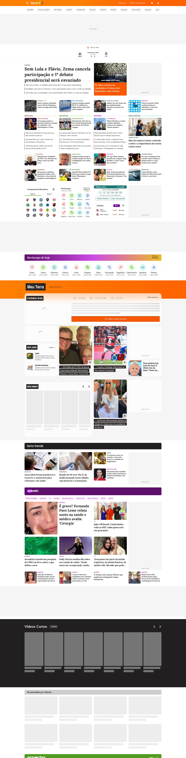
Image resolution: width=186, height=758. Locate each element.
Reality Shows (93, 498)
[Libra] (79, 204)
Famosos (43, 498)
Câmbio (100, 206)
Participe (144, 101)
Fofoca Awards (31, 498)
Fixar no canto (95, 47)
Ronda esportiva (78, 119)
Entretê (97, 116)
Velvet (103, 498)
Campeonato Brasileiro (37, 189)
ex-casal (109, 170)
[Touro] (71, 195)
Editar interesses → (154, 297)
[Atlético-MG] (34, 201)
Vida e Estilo (134, 116)
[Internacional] (41, 211)
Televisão (110, 154)
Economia (28, 472)
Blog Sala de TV (67, 498)
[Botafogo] (47, 201)
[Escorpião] (87, 204)
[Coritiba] (41, 206)
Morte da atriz (112, 469)
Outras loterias (103, 198)
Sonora (56, 498)
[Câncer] (87, 195)
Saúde (109, 453)
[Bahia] (41, 201)
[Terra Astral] (155, 257)
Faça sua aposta (118, 198)
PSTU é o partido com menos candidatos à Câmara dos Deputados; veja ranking (109, 88)
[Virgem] (71, 204)
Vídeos (110, 498)
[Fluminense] (28, 211)
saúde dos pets (134, 137)
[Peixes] (87, 212)
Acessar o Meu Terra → (56, 287)
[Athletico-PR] (28, 201)
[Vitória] (54, 216)
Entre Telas (80, 498)
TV (50, 498)
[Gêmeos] (79, 195)
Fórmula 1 (41, 101)
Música (61, 556)
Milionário (40, 170)
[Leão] (63, 204)
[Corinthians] (34, 206)
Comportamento (146, 154)
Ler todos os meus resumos (115, 319)
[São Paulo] (41, 216)
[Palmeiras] (54, 211)
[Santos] (34, 216)
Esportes (63, 116)
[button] (148, 287)
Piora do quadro (112, 101)
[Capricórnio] (71, 212)
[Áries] (63, 195)
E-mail (152, 3)
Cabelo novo (76, 154)
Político (40, 154)
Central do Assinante (138, 3)
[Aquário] (79, 212)
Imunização (63, 472)
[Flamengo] (54, 206)
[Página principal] (37, 3)
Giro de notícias (42, 119)
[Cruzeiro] (47, 206)
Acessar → (52, 347)
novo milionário (77, 101)
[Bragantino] (54, 201)
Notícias (29, 116)
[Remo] (28, 216)
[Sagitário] (63, 212)
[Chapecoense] (28, 206)
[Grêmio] (34, 211)
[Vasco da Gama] (47, 216)
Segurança (145, 170)
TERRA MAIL (122, 3)
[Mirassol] (47, 211)
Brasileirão (76, 170)
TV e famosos (111, 119)
